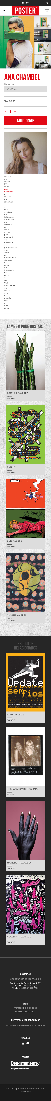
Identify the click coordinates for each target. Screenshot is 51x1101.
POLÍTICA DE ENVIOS (25, 1011)
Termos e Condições (25, 1008)
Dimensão (9, 84)
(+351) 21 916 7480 (30, 988)
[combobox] (25, 89)
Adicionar (25, 120)
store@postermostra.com (25, 979)
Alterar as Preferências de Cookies (25, 1025)
